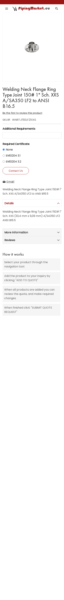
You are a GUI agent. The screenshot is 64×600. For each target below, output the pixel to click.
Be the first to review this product (22, 113)
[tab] (32, 203)
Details (9, 203)
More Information (16, 232)
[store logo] (31, 8)
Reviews (9, 240)
